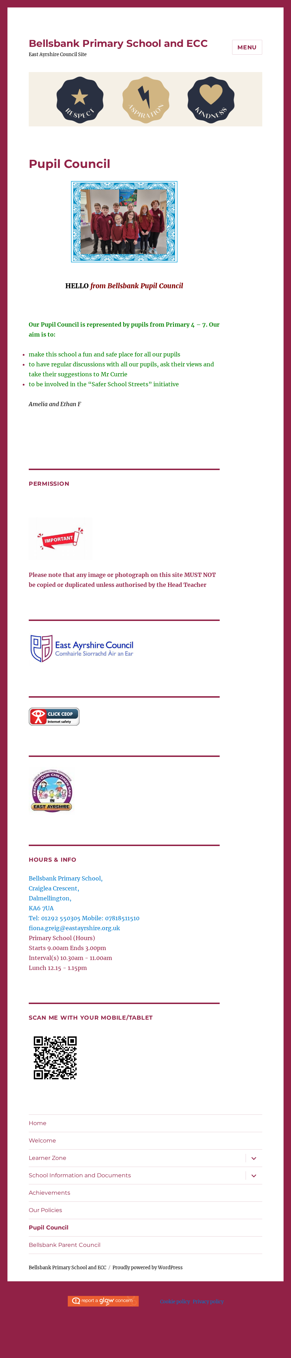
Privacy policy (208, 1302)
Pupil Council (48, 1227)
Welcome (42, 1140)
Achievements (49, 1192)
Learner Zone (47, 1158)
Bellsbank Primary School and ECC (118, 43)
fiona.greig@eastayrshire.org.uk (74, 928)
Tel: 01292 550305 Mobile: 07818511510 (84, 918)
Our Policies (45, 1210)
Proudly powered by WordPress (147, 1268)
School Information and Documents (80, 1175)
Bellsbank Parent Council (64, 1245)
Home (37, 1123)
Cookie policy (175, 1302)
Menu (247, 47)
